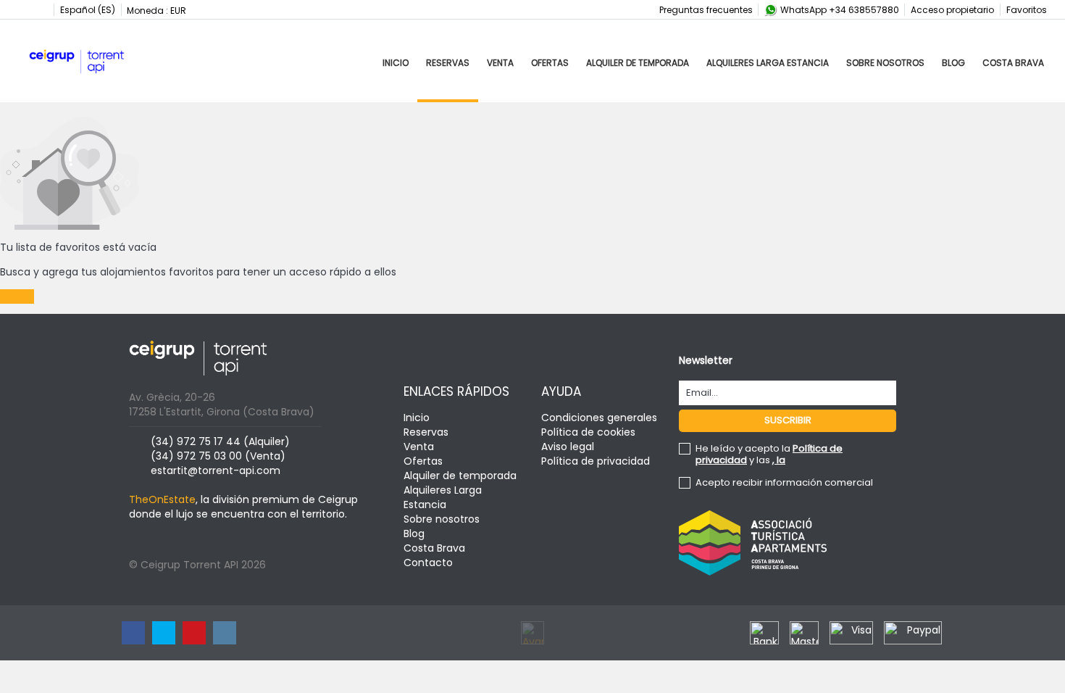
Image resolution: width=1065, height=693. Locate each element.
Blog (953, 63)
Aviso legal (567, 446)
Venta (500, 63)
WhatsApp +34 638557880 (838, 10)
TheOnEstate (162, 499)
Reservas (447, 63)
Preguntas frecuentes (706, 10)
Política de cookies (588, 432)
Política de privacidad (595, 461)
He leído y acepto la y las (769, 454)
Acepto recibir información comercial (784, 483)
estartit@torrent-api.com (215, 470)
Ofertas (550, 63)
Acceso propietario (952, 10)
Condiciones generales (599, 417)
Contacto (428, 562)
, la (778, 460)
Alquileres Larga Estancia (767, 63)
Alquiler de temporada (637, 63)
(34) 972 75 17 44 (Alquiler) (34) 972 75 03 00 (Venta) (220, 448)
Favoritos (1026, 10)
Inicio (396, 63)
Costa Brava (1013, 63)
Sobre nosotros (885, 63)
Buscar (17, 296)
